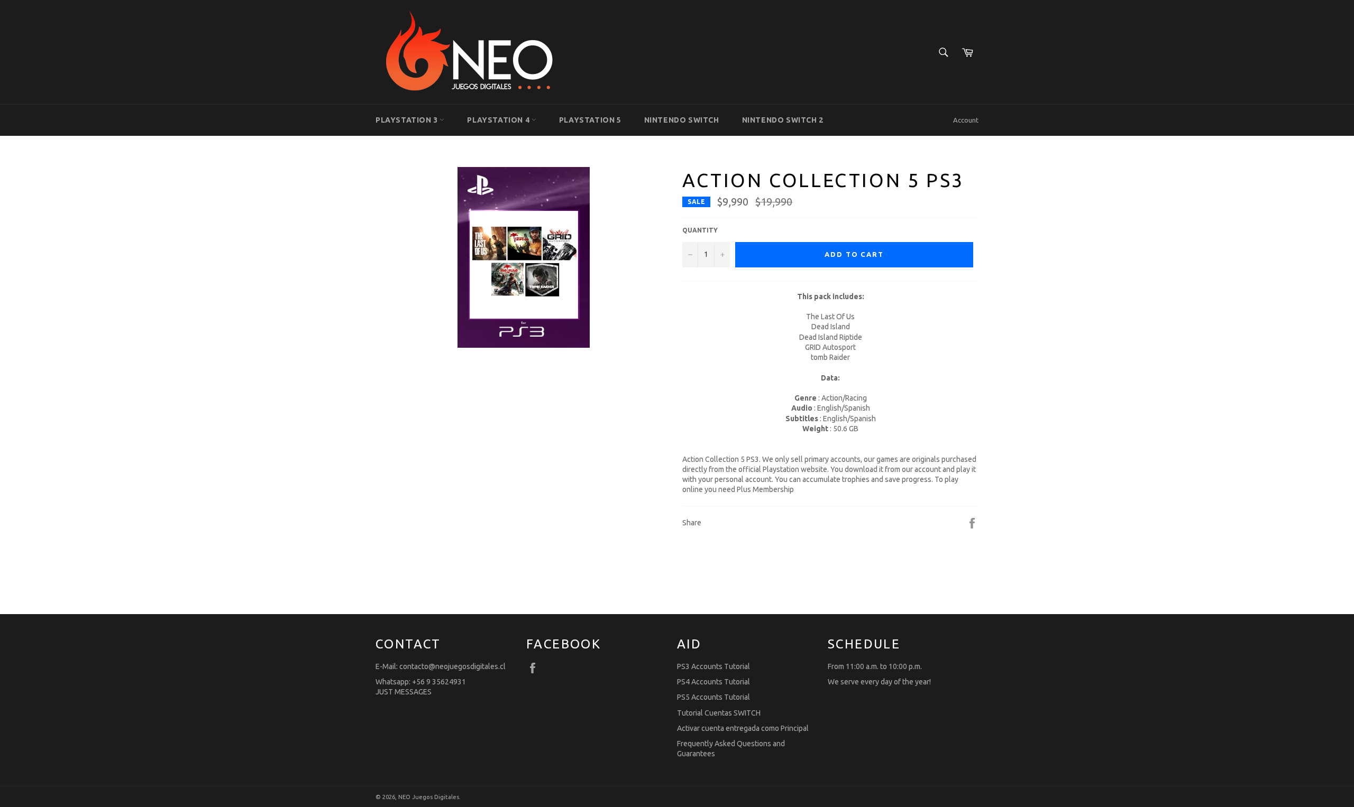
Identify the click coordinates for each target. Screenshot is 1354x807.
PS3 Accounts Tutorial (713, 666)
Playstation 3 (408, 120)
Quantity (700, 230)
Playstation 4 (499, 120)
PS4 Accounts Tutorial (713, 682)
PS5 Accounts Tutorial (713, 697)
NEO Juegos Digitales (428, 797)
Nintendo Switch (681, 120)
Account (965, 120)
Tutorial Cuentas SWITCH (719, 713)
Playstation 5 (590, 120)
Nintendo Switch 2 (783, 120)
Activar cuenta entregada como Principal (743, 728)
